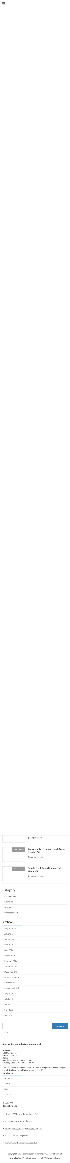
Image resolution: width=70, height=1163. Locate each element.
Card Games (10, 896)
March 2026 (9, 955)
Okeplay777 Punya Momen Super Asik (21, 1114)
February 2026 (10, 961)
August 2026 (10, 928)
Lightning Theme (35, 1158)
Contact (5, 1032)
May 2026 (8, 945)
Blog (6, 1089)
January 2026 (10, 966)
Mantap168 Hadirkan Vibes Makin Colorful (23, 1128)
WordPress (22, 1158)
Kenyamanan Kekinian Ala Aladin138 (21, 1143)
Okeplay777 (7, 1103)
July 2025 (8, 999)
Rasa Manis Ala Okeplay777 (17, 1135)
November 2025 (11, 977)
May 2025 (8, 1010)
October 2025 (10, 982)
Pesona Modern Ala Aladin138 (18, 1121)
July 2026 (8, 934)
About (7, 1083)
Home (7, 1078)
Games (7, 907)
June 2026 (9, 939)
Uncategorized (11, 912)
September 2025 (11, 988)
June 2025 (9, 1004)
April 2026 (8, 950)
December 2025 (11, 972)
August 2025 (10, 993)
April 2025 (8, 1015)
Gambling (8, 902)
